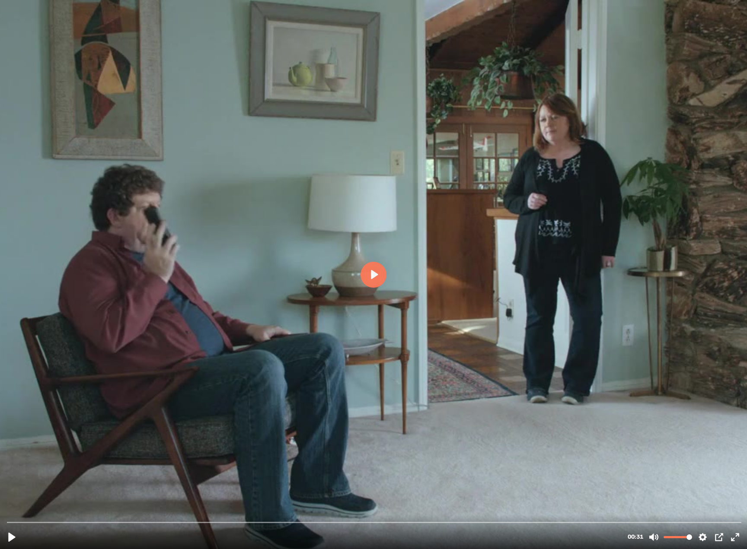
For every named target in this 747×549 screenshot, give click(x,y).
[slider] (374, 522)
